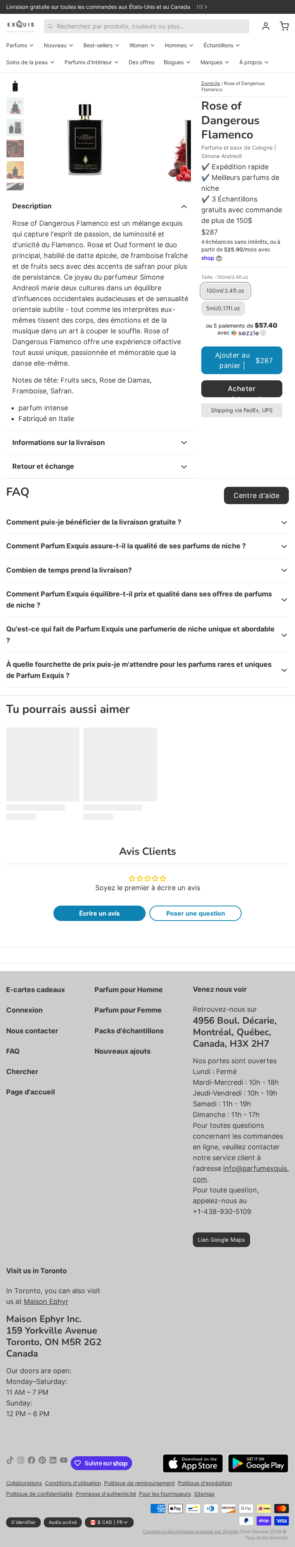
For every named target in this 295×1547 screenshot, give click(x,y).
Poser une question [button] (195, 913)
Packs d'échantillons (129, 1031)
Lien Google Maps (221, 1239)
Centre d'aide (256, 495)
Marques (211, 62)
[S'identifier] (262, 26)
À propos (250, 62)
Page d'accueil (30, 1092)
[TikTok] (10, 1463)
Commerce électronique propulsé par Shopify (191, 1531)
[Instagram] (21, 1463)
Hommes (176, 45)
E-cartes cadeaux (35, 990)
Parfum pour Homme (128, 990)
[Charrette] (281, 26)
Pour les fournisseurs (165, 1493)
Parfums (16, 45)
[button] (241, 329)
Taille (224, 277)
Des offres (141, 62)
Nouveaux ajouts (122, 1051)
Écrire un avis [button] (99, 913)
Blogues (174, 62)
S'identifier (23, 1522)
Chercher (22, 1071)
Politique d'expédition (205, 1483)
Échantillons (218, 45)
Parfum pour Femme (128, 1010)
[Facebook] (31, 1463)
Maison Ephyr (46, 1301)
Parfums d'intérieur (88, 62)
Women (138, 45)
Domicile (210, 83)
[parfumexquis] (20, 26)
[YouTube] (64, 1463)
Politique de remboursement (139, 1483)
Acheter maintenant (242, 391)
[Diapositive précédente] (40, 131)
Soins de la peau (27, 62)
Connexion (24, 1010)
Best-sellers (98, 45)
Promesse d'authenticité (106, 1493)
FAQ (13, 1051)
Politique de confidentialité (39, 1493)
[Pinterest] (42, 1463)
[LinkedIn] (53, 1463)
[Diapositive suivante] (179, 131)
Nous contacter (32, 1031)
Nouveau (55, 45)
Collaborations (24, 1483)
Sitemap (204, 1493)
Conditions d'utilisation (73, 1483)
